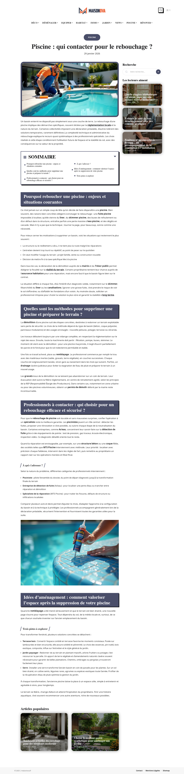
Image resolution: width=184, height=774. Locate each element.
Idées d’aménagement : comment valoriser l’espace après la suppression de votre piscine (94, 169)
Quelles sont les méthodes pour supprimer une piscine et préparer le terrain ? (45, 172)
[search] (160, 10)
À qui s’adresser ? (84, 163)
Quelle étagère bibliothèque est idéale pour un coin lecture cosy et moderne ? (141, 97)
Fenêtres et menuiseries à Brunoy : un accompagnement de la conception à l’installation (140, 144)
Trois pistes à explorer (85, 175)
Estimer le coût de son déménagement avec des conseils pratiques (139, 121)
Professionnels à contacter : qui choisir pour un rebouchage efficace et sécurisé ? (45, 179)
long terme (108, 295)
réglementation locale (99, 125)
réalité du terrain (55, 269)
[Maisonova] (92, 10)
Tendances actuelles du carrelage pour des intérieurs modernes (41, 742)
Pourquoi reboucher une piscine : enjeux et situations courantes (43, 164)
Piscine (92, 37)
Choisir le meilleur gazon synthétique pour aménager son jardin (92, 740)
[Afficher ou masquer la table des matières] (86, 156)
